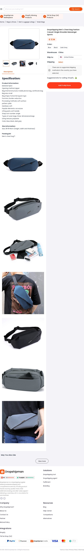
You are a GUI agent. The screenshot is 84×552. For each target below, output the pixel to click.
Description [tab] (8, 72)
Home (2, 22)
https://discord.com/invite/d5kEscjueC (4, 498)
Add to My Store (64, 85)
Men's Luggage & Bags (27, 22)
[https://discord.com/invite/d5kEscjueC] (4, 498)
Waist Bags (41, 22)
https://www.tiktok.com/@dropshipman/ (1, 498)
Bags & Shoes (11, 22)
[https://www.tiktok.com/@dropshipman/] (1, 498)
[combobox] (70, 57)
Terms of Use (64, 550)
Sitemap (81, 550)
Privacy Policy (73, 550)
